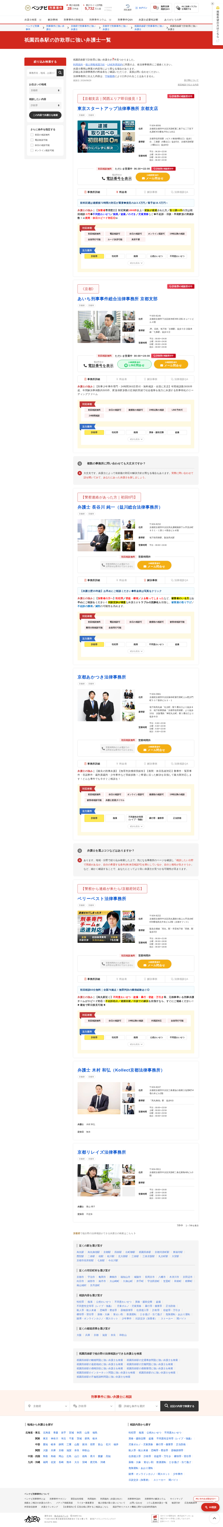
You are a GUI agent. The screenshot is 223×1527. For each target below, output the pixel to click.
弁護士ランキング (49, 1507)
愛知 (45, 1444)
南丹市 (102, 1281)
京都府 (82, 115)
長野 (92, 1444)
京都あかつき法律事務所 (102, 677)
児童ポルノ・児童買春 (129, 1306)
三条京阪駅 (149, 1256)
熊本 (69, 1462)
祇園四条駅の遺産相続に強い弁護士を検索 (100, 1364)
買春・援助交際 (143, 1302)
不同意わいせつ (123, 1302)
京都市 (91, 115)
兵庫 (87, 1335)
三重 (69, 1444)
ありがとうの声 (172, 19)
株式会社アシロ (61, 1516)
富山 (100, 1444)
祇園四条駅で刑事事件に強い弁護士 (149, 28)
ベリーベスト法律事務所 (102, 898)
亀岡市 (102, 1277)
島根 (53, 1456)
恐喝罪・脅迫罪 (108, 1310)
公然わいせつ (103, 1302)
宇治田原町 (153, 1281)
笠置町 (167, 1281)
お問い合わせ (136, 1503)
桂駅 (101, 1256)
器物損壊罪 (127, 1310)
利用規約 (78, 64)
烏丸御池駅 (94, 1252)
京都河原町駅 (162, 1252)
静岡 (61, 1444)
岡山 (61, 1456)
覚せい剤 (118, 1314)
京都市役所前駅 (85, 1260)
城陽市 (137, 1277)
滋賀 (104, 1335)
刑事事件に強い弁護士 (55, 28)
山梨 (76, 1444)
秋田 (79, 1432)
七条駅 (101, 1260)
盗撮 (158, 1302)
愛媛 (100, 1456)
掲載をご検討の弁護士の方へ (38, 1503)
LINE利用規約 (114, 64)
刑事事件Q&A (125, 19)
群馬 (87, 1438)
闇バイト (181, 1318)
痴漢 (90, 1302)
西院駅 (80, 1256)
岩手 (63, 1432)
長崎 (61, 1462)
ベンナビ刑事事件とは (34, 1499)
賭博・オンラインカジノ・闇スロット (97, 1318)
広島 (69, 1456)
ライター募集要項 (85, 1503)
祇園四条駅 (145, 1252)
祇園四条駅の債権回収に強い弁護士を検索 (100, 1368)
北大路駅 (123, 1256)
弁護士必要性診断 (148, 19)
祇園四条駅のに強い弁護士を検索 (157, 1372)
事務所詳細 (93, 192)
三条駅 (135, 1256)
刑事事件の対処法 (73, 19)
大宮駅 (175, 1256)
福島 (95, 1432)
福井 (116, 1444)
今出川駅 (113, 1260)
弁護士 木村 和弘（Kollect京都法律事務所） (121, 1070)
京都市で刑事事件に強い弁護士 (115, 28)
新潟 (84, 1444)
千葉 (71, 1438)
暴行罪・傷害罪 (153, 1306)
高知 (108, 1456)
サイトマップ (176, 1499)
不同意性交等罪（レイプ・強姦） (95, 1306)
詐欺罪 (156, 1310)
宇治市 (91, 1277)
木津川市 (174, 1277)
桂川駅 (110, 1256)
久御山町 (128, 1281)
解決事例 (53, 19)
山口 (76, 1456)
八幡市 (162, 1277)
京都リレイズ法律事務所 (102, 1152)
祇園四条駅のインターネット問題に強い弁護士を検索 (106, 1372)
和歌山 (123, 1335)
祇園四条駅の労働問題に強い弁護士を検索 (150, 1364)
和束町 (178, 1281)
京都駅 (107, 1252)
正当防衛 (170, 1306)
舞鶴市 (113, 1277)
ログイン (143, 8)
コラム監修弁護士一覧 (157, 1503)
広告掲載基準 (190, 1503)
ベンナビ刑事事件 (32, 28)
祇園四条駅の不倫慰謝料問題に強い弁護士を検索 (103, 1377)
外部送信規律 (30, 1507)
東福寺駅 (178, 1252)
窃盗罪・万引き (171, 1310)
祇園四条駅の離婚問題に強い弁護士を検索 (100, 1360)
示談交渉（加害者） (146, 1318)
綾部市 (91, 1281)
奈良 (113, 1335)
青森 (55, 1432)
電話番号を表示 (119, 178)
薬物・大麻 (103, 1314)
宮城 (71, 1432)
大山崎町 (114, 1281)
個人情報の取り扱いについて (111, 1503)
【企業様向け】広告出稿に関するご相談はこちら (85, 1507)
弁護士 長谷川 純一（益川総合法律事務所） (120, 507)
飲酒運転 (131, 1314)
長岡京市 (150, 1277)
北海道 (46, 1432)
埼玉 (63, 1438)
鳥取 (45, 1456)
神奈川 (54, 1438)
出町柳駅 (130, 1252)
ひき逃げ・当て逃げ (151, 1314)
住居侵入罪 (142, 1310)
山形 (87, 1432)
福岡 (45, 1462)
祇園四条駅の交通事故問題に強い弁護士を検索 (152, 1360)
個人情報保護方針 (95, 64)
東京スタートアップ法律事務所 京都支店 (118, 108)
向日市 (80, 1281)
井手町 (140, 1281)
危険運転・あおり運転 (178, 1314)
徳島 (84, 1456)
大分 (76, 1462)
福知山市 (125, 1277)
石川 (108, 1444)
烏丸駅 (80, 1252)
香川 (92, 1456)
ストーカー (167, 1318)
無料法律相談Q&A (165, 7)
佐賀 (53, 1462)
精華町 (189, 1281)
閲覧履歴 (128, 10)
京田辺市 (188, 1277)
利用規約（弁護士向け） (111, 1499)
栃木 (95, 1438)
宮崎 (84, 1462)
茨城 (79, 1438)
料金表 (123, 192)
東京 (45, 1438)
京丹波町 (95, 1285)
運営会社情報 (77, 1499)
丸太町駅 (163, 1256)
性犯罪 (80, 1302)
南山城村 (81, 1285)
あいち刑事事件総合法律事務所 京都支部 (118, 298)
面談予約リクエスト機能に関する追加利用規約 (135, 1507)
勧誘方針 (176, 1503)
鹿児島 (93, 1462)
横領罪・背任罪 (85, 1314)
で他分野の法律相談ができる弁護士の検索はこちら (103, 1233)
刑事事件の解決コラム (155, 1499)
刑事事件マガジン (58, 1499)
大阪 (79, 1335)
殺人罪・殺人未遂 (86, 1310)
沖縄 (102, 1462)
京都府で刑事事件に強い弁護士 (83, 28)
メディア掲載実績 (64, 1503)
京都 (96, 1335)
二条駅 (91, 1256)
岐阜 (53, 1444)
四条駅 (118, 1252)
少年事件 (127, 1318)
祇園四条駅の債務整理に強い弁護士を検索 (150, 1368)
